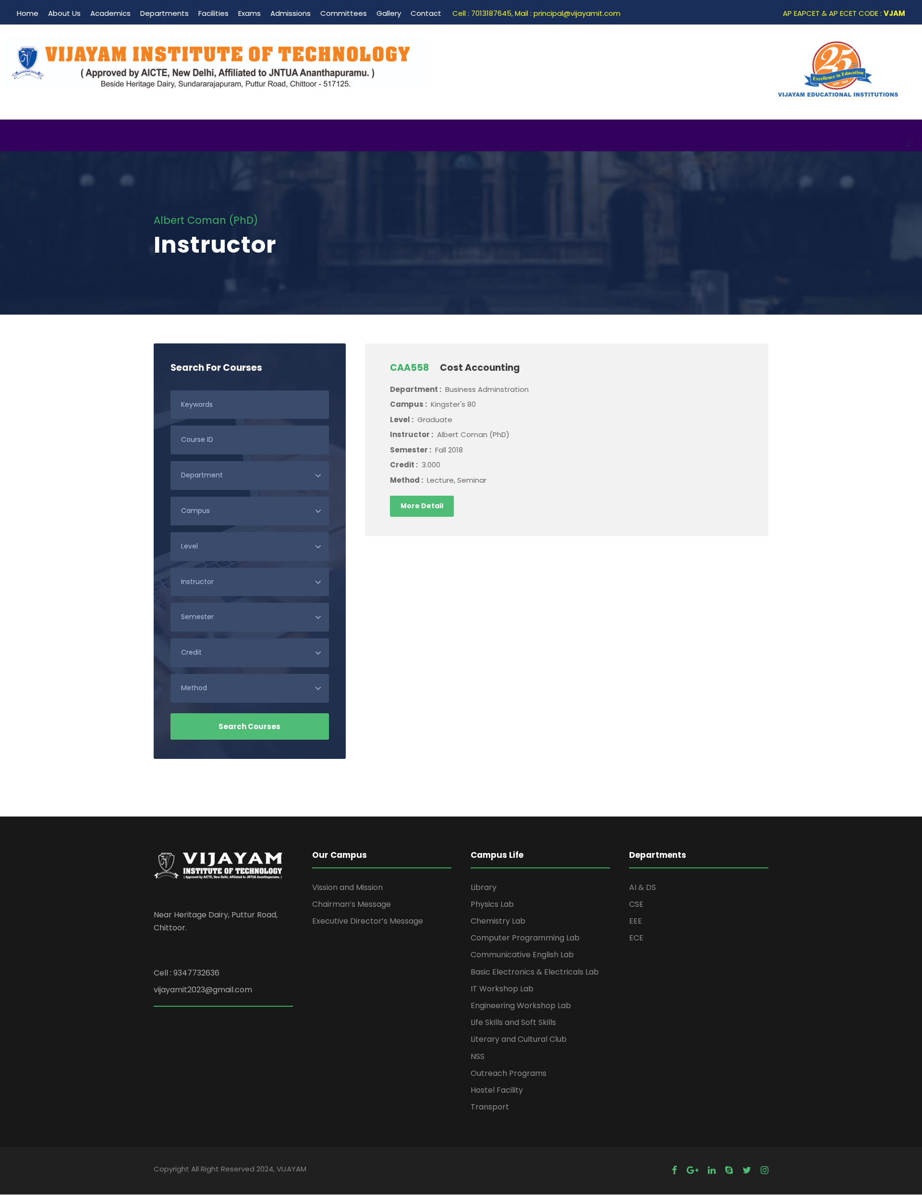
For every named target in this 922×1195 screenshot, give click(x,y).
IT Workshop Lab (502, 988)
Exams (249, 13)
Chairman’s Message (351, 904)
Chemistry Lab (498, 921)
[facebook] (674, 1170)
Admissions (290, 13)
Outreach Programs (508, 1073)
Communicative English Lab (522, 954)
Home (27, 13)
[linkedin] (712, 1170)
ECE (636, 937)
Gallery (388, 13)
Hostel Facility (497, 1090)
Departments (164, 13)
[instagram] (764, 1170)
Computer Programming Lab (525, 937)
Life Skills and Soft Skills (513, 1022)
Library (484, 887)
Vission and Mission (347, 887)
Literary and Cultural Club (519, 1039)
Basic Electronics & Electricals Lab (535, 971)
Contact (426, 13)
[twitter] (746, 1170)
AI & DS (642, 887)
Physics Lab (492, 904)
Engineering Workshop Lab (521, 1005)
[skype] (729, 1170)
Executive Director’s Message (367, 921)
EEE (635, 921)
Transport (490, 1106)
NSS (478, 1056)
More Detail (421, 506)
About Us (64, 13)
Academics (110, 13)
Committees (343, 13)
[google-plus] (692, 1170)
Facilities (213, 13)
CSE (636, 904)
